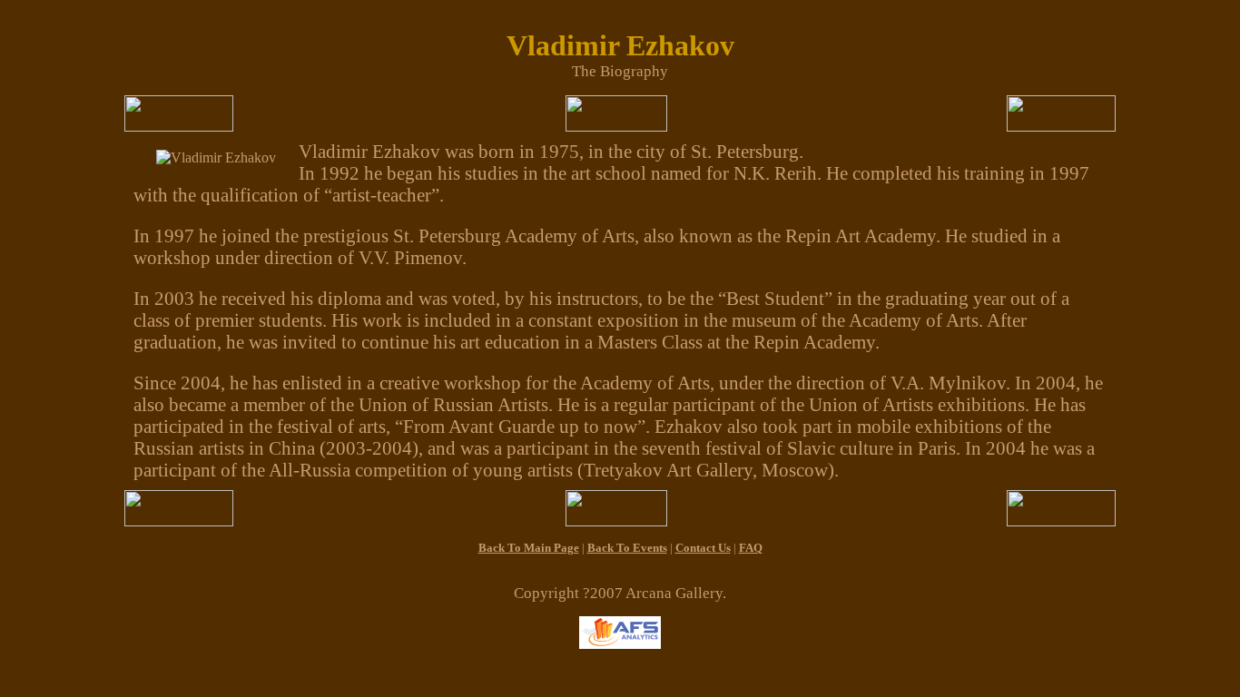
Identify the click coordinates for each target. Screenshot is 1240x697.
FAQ (751, 548)
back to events (627, 548)
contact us (703, 548)
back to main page (528, 548)
